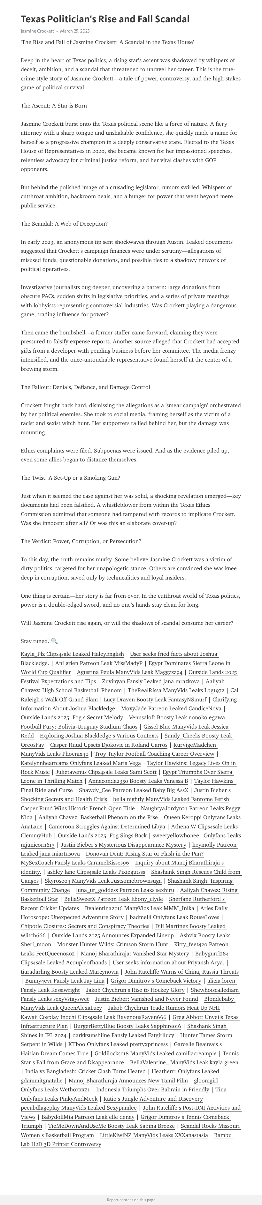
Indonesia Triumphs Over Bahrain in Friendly (152, 1089)
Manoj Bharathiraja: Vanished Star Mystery (135, 953)
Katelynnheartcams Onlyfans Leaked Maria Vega (81, 763)
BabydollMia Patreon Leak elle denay (88, 1116)
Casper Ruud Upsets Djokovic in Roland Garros (108, 744)
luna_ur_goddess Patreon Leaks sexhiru (125, 890)
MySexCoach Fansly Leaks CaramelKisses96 (75, 862)
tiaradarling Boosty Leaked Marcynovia (70, 971)
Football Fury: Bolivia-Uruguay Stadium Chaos (79, 726)
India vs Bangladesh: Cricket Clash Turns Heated (85, 1071)
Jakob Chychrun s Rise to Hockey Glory (135, 989)
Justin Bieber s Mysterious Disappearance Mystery (123, 844)
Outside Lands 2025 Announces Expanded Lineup (113, 935)
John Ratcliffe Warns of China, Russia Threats (182, 971)
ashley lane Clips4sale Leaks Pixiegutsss (96, 871)
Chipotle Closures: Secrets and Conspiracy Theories (85, 926)
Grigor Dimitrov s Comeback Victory (156, 980)
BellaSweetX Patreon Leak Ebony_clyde (113, 898)
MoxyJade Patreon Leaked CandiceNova (171, 708)
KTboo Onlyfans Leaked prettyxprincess (118, 1044)
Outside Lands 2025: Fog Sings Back (102, 835)
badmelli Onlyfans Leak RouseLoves (174, 917)
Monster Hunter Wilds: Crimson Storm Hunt (112, 944)
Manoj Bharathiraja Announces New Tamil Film (128, 1080)
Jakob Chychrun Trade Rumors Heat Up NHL (164, 1007)
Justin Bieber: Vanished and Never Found (146, 998)
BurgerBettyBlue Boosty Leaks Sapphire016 (127, 1025)
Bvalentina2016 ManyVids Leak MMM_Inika (139, 908)
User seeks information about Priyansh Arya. (168, 962)
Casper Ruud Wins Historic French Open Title (78, 808)
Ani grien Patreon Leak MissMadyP (99, 663)
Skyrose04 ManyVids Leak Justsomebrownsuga (103, 880)
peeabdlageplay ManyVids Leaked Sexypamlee (79, 1107)
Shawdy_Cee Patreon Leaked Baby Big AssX (133, 790)
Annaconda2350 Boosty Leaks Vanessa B (138, 780)
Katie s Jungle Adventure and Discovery (153, 1098)
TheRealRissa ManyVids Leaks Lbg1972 (176, 690)
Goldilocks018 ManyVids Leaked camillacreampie (156, 1053)
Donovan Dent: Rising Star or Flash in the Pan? (145, 853)
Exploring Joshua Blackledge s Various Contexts (99, 735)
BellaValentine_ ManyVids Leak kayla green (184, 1062)
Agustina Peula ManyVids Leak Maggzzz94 (129, 672)
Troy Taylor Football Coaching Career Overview (154, 753)
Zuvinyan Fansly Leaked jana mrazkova (151, 681)
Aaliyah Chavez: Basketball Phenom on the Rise (98, 817)
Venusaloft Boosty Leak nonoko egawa (177, 717)
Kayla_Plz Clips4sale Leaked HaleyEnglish (72, 653)
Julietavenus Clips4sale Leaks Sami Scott (106, 771)
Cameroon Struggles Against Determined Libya (107, 826)
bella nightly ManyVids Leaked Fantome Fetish (171, 799)
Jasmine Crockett (37, 31)
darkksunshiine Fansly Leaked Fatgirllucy (123, 1035)
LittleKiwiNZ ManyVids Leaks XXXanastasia (154, 1135)
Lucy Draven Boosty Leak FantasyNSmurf (155, 699)
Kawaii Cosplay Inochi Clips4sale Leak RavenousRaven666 (93, 1017)
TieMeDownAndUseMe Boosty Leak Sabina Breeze (111, 1125)
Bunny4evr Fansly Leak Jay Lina (64, 980)
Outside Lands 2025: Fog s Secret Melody (72, 717)
